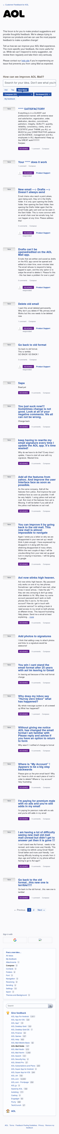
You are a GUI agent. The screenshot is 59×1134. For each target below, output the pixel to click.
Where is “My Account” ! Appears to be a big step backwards (34, 766)
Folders (9, 972)
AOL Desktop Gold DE (20, 1029)
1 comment (36, 148)
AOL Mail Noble (18, 1046)
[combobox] (28, 1006)
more (31, 617)
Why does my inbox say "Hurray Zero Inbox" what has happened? (34, 698)
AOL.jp (14, 1085)
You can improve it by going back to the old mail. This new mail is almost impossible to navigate (36, 528)
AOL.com (15, 1079)
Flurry (13, 1102)
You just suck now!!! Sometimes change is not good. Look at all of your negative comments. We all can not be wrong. (35, 411)
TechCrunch (16, 1105)
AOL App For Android (20, 1016)
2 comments (36, 564)
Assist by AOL (17, 1088)
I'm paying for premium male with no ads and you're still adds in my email (36, 803)
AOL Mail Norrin (18, 1052)
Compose (45, 148)
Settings (9, 988)
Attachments (11, 962)
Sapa (21, 383)
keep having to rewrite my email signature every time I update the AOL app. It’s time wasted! (37, 444)
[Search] (50, 1006)
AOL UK (14, 1075)
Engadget (15, 1098)
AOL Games (16, 1036)
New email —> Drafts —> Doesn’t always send (34, 190)
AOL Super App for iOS (21, 1072)
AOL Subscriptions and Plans (23, 1065)
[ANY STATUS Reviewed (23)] (43, 94)
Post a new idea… (13, 952)
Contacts (9, 968)
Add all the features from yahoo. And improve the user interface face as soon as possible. (37, 481)
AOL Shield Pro (17, 1062)
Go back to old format (32, 345)
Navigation (10, 978)
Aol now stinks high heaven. (36, 577)
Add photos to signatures (34, 636)
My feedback (10, 98)
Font (8, 975)
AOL (13, 1110)
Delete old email (28, 304)
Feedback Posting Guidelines (26, 1125)
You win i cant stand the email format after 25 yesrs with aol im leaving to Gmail (36, 667)
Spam (8, 991)
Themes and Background (16, 995)
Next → (41, 909)
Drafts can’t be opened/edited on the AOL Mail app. (35, 252)
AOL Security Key (18, 1059)
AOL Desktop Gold (19, 1026)
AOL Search (16, 1056)
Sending (9, 985)
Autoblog (15, 1092)
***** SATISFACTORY (31, 109)
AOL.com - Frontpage (20, 1082)
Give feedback (18, 1012)
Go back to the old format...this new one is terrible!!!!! (33, 882)
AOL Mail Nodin (18, 1049)
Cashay (14, 1095)
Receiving (10, 982)
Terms (12, 1125)
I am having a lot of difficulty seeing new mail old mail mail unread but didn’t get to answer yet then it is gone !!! (36, 836)
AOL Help (15, 1039)
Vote (9, 109)
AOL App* (15, 1023)
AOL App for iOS (18, 1019)
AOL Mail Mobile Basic (20, 1042)
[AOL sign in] (40, 940)
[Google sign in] (15, 940)
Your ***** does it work (32, 162)
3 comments (22, 359)
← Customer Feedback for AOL (16, 4)
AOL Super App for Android (22, 1069)
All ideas (9, 955)
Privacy (41, 1125)
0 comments (22, 226)
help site (25, 60)
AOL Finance (16, 1032)
